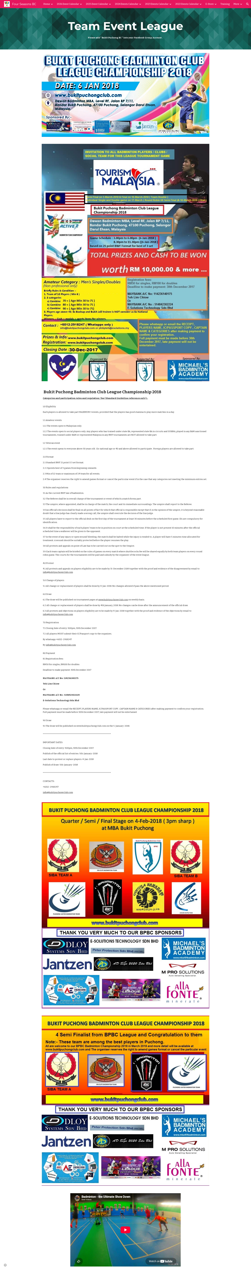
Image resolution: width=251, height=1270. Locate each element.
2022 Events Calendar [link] (187, 4)
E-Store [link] (210, 4)
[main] (125, 29)
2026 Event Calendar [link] (68, 4)
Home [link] (46, 4)
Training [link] (225, 4)
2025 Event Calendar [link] (97, 4)
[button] (247, 4)
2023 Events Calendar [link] (156, 4)
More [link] (236, 4)
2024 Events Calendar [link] (126, 4)
